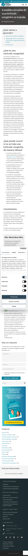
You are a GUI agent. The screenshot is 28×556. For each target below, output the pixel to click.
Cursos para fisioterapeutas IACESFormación (10, 504)
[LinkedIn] (14, 537)
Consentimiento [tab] (6, 252)
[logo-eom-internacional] (6, 4)
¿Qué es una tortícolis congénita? (15, 36)
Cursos (4, 445)
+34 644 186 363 (10, 533)
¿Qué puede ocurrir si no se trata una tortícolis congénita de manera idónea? (15, 40)
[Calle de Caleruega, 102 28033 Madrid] (4, 529)
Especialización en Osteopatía (11, 486)
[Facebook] (6, 537)
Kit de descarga (6, 450)
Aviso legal (6, 548)
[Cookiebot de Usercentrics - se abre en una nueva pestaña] (20, 248)
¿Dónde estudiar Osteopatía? (10, 488)
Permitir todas (14, 297)
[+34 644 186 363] (4, 533)
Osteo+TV (5, 516)
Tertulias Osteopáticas (8, 458)
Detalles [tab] (14, 252)
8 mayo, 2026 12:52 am (13, 311)
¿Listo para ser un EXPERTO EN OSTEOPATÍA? (14, 390)
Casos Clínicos (5, 441)
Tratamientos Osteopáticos (9, 463)
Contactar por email (11, 525)
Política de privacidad (8, 546)
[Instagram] (10, 537)
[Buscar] (24, 383)
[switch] (24, 281)
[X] (18, 537)
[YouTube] (22, 537)
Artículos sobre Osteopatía (10, 512)
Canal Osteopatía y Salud (8, 439)
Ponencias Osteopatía (7, 456)
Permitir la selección (14, 301)
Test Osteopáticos (7, 461)
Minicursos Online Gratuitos (10, 497)
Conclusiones (9, 44)
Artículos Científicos (7, 435)
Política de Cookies (8, 544)
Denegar (14, 306)
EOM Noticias (5, 448)
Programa (5, 484)
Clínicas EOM (5, 443)
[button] (23, 4)
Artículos (11, 21)
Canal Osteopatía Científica (9, 437)
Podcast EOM (6, 519)
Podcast (4, 454)
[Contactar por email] (4, 525)
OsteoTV (4, 452)
